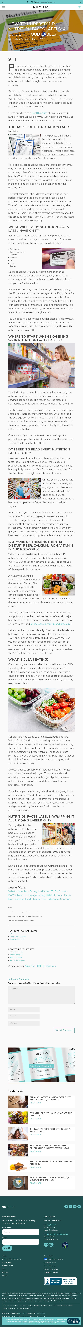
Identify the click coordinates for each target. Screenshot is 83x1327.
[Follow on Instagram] (75, 1206)
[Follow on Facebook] (66, 1206)
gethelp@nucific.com (51, 1239)
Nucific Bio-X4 (22, 1313)
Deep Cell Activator (18, 936)
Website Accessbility (51, 1269)
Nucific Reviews (16, 955)
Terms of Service (50, 1266)
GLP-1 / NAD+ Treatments (11, 1259)
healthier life (39, 113)
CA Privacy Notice (50, 1263)
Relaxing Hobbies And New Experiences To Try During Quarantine (50, 1098)
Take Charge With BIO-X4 (41, 1066)
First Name (6, 1228)
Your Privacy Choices (55, 1259)
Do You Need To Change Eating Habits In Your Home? (39, 895)
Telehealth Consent (51, 1272)
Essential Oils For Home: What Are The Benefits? (51, 1114)
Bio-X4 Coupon (16, 957)
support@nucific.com (51, 1230)
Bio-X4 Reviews (16, 952)
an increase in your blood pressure (50, 624)
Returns (5, 1275)
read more (35, 1103)
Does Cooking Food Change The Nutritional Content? (39, 899)
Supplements (6, 1262)
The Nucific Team (20, 39)
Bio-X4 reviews (40, 1313)
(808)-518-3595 (49, 1237)
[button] (2, 2)
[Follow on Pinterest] (79, 1206)
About (4, 1256)
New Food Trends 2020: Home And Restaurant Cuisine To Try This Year (49, 1147)
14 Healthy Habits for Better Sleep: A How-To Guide (50, 1130)
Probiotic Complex (17, 939)
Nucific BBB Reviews (40, 966)
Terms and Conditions (39, 1323)
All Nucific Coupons (17, 960)
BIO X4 (13, 934)
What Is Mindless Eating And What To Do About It (38, 891)
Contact (5, 1272)
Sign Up (7, 1248)
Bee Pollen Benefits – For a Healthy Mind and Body (51, 1162)
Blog (3, 1269)
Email (4, 1237)
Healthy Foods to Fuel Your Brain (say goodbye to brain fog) (50, 1178)
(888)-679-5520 (49, 1227)
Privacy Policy (48, 1256)
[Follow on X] (70, 1206)
